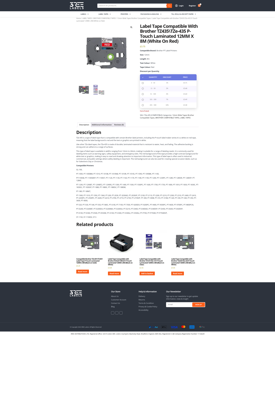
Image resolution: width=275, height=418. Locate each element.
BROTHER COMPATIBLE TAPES (104, 18)
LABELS (83, 14)
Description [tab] (84, 125)
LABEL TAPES (103, 14)
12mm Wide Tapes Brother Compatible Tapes (134, 18)
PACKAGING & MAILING (150, 14)
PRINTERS (124, 14)
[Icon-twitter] (116, 312)
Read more (82, 271)
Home (78, 18)
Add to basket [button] (147, 273)
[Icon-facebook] (112, 312)
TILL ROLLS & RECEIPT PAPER (182, 14)
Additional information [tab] (102, 125)
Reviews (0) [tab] (119, 125)
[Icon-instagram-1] (121, 312)
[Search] (169, 6)
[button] (131, 27)
